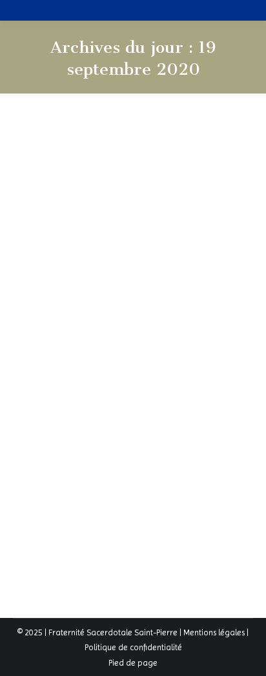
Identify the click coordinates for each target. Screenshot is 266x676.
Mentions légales (214, 632)
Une (99, 392)
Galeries (72, 392)
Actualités (89, 377)
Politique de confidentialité (133, 647)
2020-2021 (48, 377)
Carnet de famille (142, 377)
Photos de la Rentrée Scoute (124, 353)
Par (44, 407)
